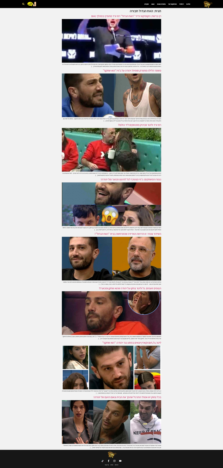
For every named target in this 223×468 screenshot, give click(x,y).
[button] (23, 4)
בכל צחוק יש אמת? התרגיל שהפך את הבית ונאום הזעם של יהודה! (127, 397)
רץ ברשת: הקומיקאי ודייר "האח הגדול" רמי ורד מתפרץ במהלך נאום (126, 16)
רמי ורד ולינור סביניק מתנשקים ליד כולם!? (139, 125)
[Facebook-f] (108, 461)
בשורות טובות (161, 4)
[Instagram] (114, 461)
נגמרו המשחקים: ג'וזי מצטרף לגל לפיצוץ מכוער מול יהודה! (131, 179)
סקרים (147, 4)
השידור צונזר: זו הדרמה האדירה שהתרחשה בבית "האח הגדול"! (128, 234)
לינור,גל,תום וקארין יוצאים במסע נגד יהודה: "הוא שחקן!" (131, 342)
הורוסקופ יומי (172, 4)
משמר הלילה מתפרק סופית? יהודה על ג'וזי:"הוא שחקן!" (132, 70)
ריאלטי (181, 4)
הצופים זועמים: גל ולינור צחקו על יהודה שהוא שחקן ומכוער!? (130, 288)
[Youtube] (120, 461)
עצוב (152, 4)
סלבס (188, 4)
